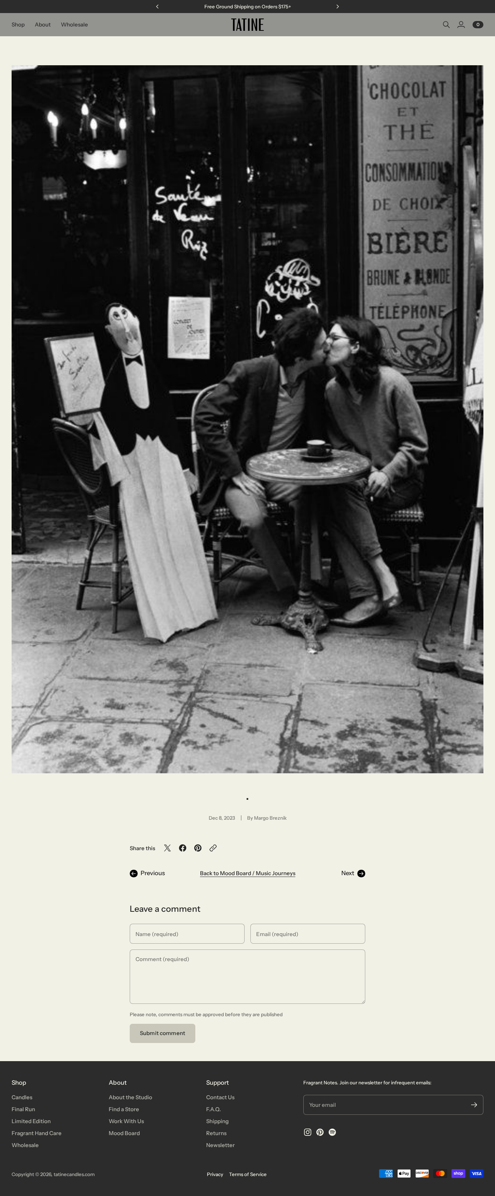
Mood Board (124, 1133)
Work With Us (126, 1121)
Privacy (215, 1174)
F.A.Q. (213, 1109)
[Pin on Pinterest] (197, 847)
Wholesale (25, 1145)
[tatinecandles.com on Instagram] (307, 1132)
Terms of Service (248, 1174)
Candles (22, 1097)
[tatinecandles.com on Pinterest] (320, 1132)
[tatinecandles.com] (247, 24)
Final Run (23, 1109)
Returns (216, 1133)
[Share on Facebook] (182, 847)
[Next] (337, 6)
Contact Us (220, 1097)
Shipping (217, 1121)
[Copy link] (213, 847)
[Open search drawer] (446, 24)
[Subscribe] (474, 1105)
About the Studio (130, 1097)
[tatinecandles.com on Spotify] (332, 1132)
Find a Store (124, 1109)
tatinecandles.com (74, 1174)
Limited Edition (31, 1121)
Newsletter (220, 1145)
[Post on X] (167, 847)
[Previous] (157, 6)
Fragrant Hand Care (37, 1133)
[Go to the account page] (461, 24)
